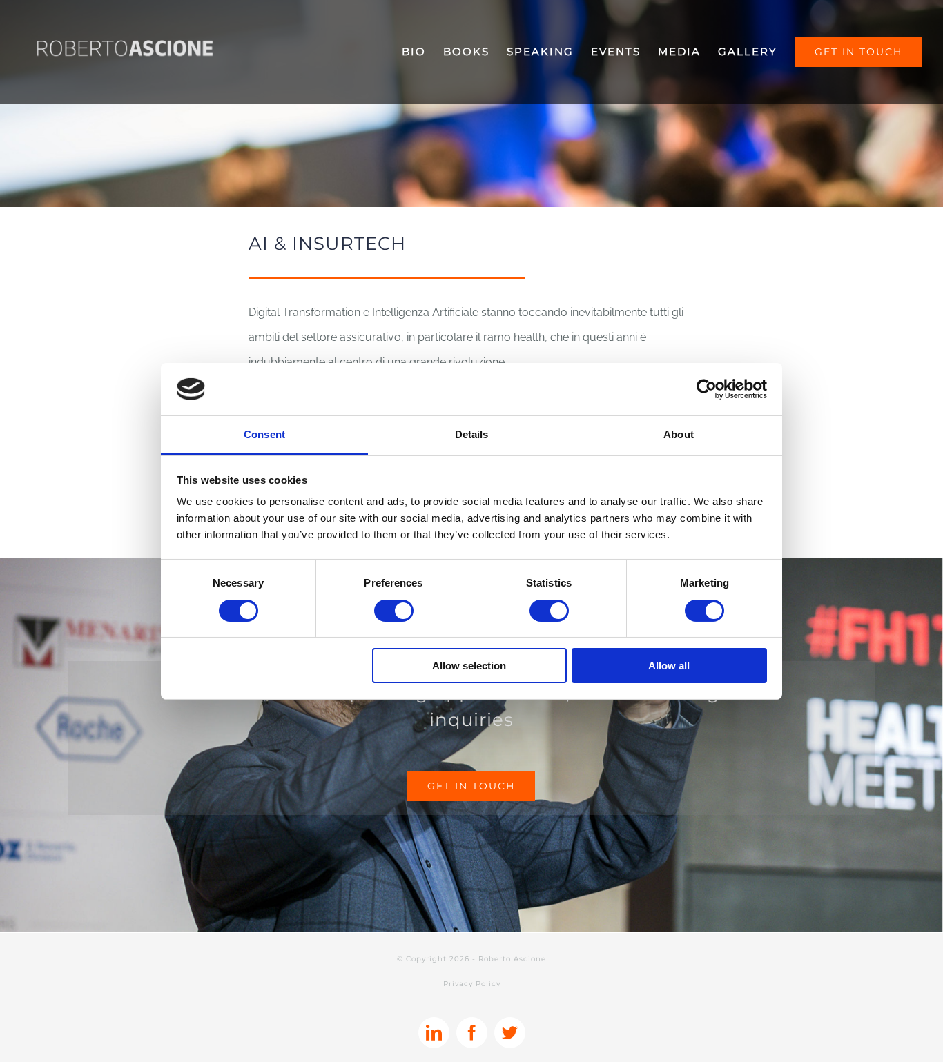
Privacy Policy (471, 983)
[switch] (394, 611)
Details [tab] (472, 434)
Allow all (669, 665)
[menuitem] (422, 52)
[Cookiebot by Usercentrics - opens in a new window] (706, 389)
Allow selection (469, 665)
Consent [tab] (264, 434)
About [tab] (678, 434)
